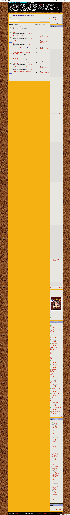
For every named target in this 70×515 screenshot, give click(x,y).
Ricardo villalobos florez (55, 483)
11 (56, 371)
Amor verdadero (30, 28)
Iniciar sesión (55, 0)
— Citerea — (55, 436)
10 (56, 376)
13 (54, 341)
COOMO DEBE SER (61, 284)
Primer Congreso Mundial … (57, 411)
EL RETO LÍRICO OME (56, 393)
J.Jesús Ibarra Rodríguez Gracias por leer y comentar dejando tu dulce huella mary (22, 67)
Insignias (38, 513)
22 (56, 331)
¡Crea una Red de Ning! (8, 0)
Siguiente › (25, 77)
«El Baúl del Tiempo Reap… (57, 329)
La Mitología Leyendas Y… (57, 335)
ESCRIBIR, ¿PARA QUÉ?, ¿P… (57, 369)
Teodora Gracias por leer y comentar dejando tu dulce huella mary (23, 36)
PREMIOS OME (55, 343)
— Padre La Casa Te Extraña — (55, 430)
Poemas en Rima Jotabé (56, 355)
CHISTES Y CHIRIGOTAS (57, 407)
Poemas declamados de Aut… (57, 351)
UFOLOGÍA (54, 360)
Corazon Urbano (55, 325)
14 (54, 337)
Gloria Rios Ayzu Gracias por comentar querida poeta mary (21, 52)
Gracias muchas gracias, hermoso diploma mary (22, 26)
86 (54, 331)
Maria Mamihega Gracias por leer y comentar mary (21, 62)
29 (56, 341)
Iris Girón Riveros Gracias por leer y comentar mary (21, 57)
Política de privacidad (51, 513)
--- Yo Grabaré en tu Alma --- (55, 469)
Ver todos (60, 287)
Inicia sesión (56, 19)
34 (54, 345)
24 (56, 395)
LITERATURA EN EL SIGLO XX (57, 374)
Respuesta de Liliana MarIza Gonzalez (44, 27)
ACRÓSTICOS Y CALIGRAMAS (55, 403)
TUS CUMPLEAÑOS (55, 482)
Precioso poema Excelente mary (20, 47)
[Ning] (2, 1)
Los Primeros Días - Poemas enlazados (55, 456)
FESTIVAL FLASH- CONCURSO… (56, 365)
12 (21, 77)
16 (56, 358)
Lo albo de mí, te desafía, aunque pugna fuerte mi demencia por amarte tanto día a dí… (22, 42)
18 (56, 345)
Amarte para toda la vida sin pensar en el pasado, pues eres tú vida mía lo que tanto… (22, 72)
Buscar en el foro (19, 20)
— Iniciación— (55, 423)
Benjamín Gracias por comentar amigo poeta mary (23, 31)
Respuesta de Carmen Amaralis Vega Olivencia (44, 42)
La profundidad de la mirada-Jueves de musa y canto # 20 (22, 49)
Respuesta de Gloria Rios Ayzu (44, 48)
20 (56, 405)
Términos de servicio (58, 513)
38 (56, 400)
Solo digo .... (59, 113)
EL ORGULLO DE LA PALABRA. (55, 476)
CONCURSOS (55, 339)
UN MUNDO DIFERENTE (55, 496)
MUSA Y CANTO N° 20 (56, 397)
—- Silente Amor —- (55, 461)
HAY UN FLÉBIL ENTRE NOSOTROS (55, 489)
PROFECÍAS (55, 384)
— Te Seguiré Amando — (55, 443)
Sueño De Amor (55, 449)
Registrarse (50, 0)
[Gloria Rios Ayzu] (10, 49)
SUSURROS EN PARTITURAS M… (57, 389)
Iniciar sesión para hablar (63, 514)
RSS (9, 79)
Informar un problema (43, 513)
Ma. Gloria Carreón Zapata (55, 478)
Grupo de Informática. (56, 347)
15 (56, 367)
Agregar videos (53, 501)
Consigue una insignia (59, 509)
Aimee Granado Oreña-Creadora (19, 513)
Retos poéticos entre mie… (57, 379)
